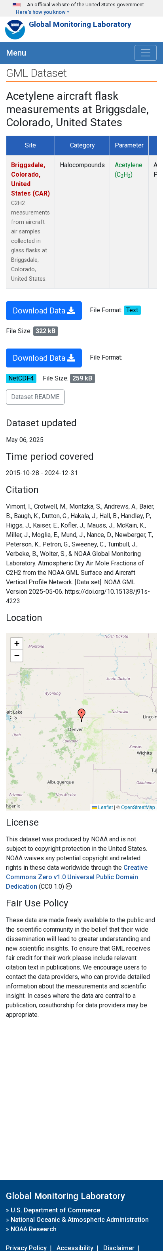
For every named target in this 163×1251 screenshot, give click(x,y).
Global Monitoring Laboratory (80, 24)
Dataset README (35, 397)
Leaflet (105, 807)
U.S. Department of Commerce (55, 1210)
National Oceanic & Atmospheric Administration (80, 1219)
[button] (81, 715)
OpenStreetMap (138, 807)
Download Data (40, 310)
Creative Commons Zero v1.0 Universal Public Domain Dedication (77, 877)
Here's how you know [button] (41, 12)
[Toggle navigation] (146, 53)
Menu (16, 53)
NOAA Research (34, 1229)
